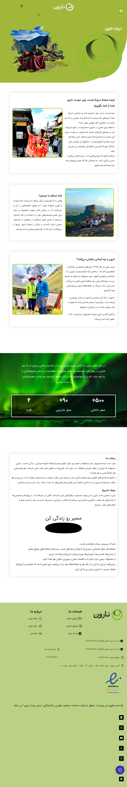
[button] (121, 11)
